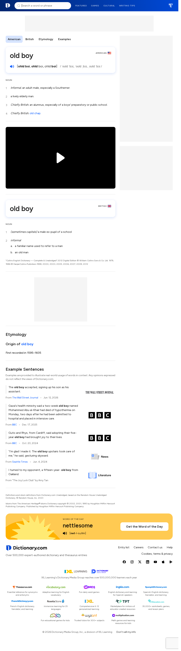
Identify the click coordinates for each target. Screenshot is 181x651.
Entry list (123, 547)
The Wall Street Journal (25, 397)
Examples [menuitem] (64, 39)
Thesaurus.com (171, 6)
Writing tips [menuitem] (127, 5)
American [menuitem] (14, 39)
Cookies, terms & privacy (157, 553)
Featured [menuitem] (81, 5)
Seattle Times (20, 461)
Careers (139, 547)
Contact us (155, 547)
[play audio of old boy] (12, 66)
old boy (27, 344)
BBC (14, 424)
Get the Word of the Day (144, 527)
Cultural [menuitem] (109, 5)
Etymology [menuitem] (46, 39)
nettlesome (78, 525)
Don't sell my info (126, 632)
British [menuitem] (29, 39)
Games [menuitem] (95, 5)
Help (170, 547)
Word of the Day (73, 519)
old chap (35, 113)
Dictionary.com (8, 5)
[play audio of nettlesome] (65, 533)
